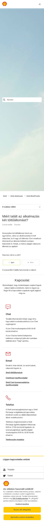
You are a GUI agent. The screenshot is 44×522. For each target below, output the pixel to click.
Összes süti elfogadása (22, 510)
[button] (22, 469)
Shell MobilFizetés (33, 196)
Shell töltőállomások (14, 373)
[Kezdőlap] (4, 5)
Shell (5, 196)
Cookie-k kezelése (22, 504)
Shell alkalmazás (16, 196)
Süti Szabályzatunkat (20, 498)
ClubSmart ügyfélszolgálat (16, 378)
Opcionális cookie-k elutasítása (22, 517)
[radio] (11, 262)
